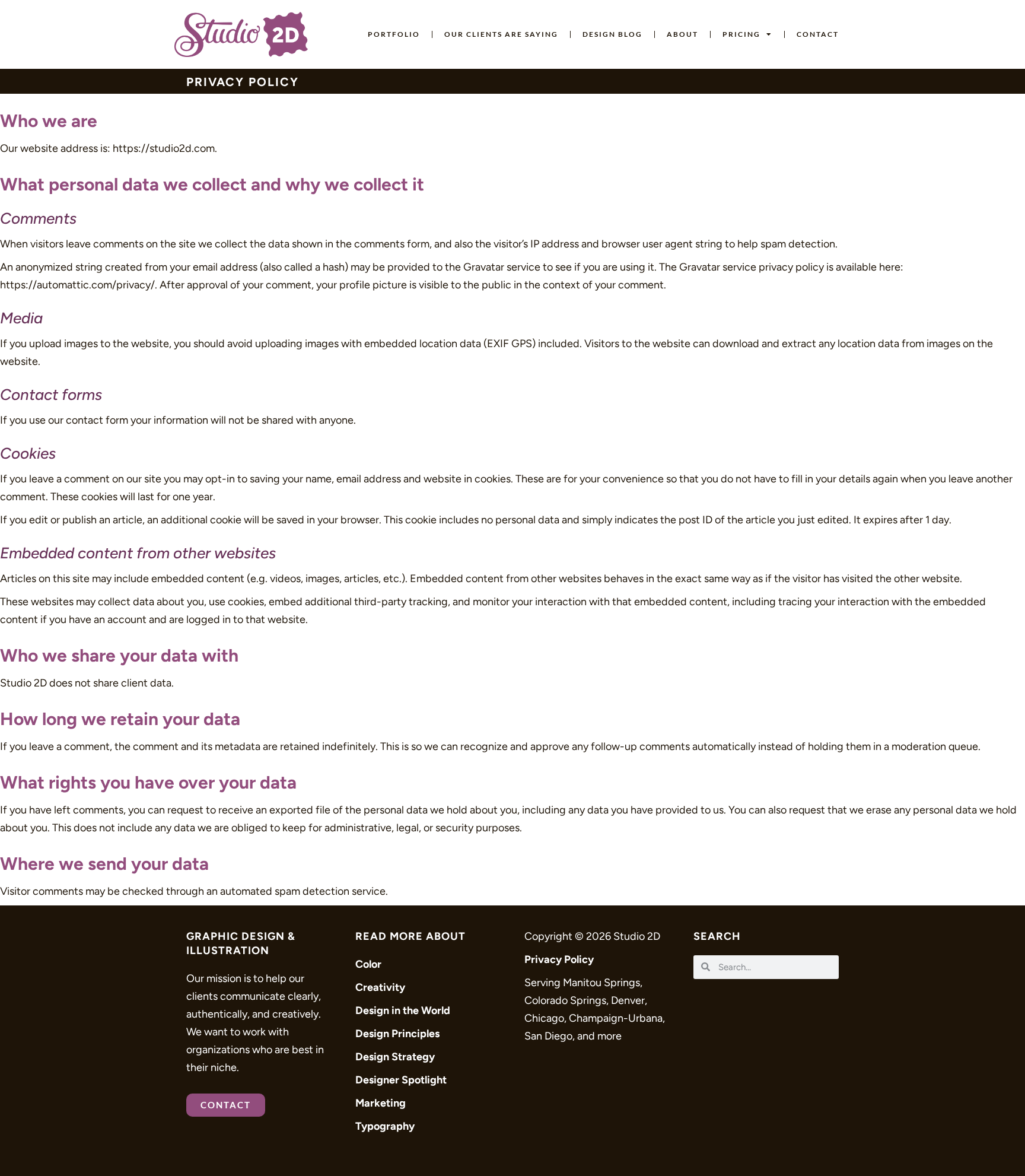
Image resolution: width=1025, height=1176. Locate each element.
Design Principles (397, 1033)
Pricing (741, 34)
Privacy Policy (559, 959)
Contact (818, 34)
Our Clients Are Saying (501, 34)
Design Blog (612, 34)
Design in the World (402, 1010)
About (682, 34)
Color (368, 964)
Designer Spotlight (401, 1079)
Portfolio (394, 34)
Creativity (380, 987)
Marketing (380, 1103)
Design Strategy (395, 1056)
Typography (385, 1126)
